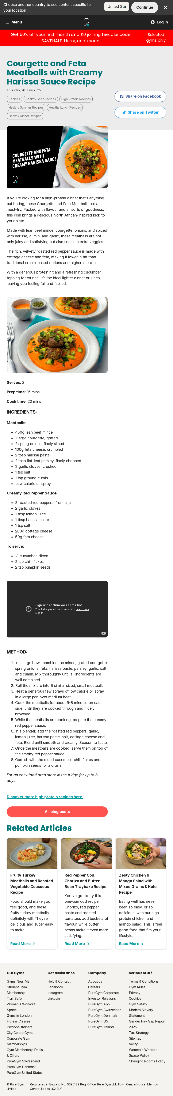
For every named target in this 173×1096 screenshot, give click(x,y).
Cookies (135, 998)
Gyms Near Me (18, 981)
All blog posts (57, 811)
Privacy (135, 993)
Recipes (14, 99)
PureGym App (99, 1004)
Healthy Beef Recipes (41, 99)
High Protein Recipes (76, 99)
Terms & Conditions (143, 981)
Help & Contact (58, 981)
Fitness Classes (18, 1021)
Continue (144, 7)
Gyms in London (19, 1015)
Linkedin (53, 998)
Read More (20, 944)
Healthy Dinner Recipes (25, 116)
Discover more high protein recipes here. (45, 797)
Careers (94, 987)
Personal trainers (19, 1027)
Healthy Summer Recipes (26, 107)
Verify (133, 1044)
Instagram (55, 993)
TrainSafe (14, 998)
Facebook (55, 987)
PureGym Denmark (21, 1067)
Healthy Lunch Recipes (65, 107)
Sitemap (135, 1038)
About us (95, 981)
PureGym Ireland (101, 1027)
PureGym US (98, 1021)
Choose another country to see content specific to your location (47, 7)
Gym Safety (138, 1004)
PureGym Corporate (103, 993)
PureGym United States (25, 1072)
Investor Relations (102, 998)
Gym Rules (137, 987)
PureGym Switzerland (23, 1061)
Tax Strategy (139, 1033)
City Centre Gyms (20, 1033)
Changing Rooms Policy (147, 1061)
